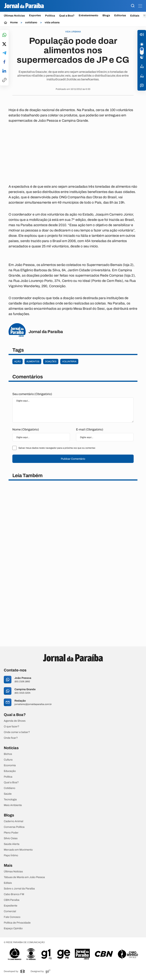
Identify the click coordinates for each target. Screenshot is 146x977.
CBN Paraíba (11, 900)
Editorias (120, 15)
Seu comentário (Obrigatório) (32, 394)
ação (17, 361)
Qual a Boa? (67, 15)
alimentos (32, 361)
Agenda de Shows (14, 721)
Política (50, 15)
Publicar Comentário (73, 458)
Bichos (8, 754)
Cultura (8, 759)
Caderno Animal (13, 821)
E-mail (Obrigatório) (89, 429)
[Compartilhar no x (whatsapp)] (4, 44)
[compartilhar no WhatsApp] (4, 35)
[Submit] (132, 6)
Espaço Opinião (13, 928)
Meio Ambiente (13, 805)
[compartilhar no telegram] (4, 53)
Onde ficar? (11, 738)
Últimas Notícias (14, 15)
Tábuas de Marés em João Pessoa (24, 877)
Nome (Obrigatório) (25, 429)
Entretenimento (88, 15)
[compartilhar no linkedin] (4, 71)
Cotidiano (9, 788)
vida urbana (52, 22)
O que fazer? (11, 726)
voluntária (69, 361)
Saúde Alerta (11, 844)
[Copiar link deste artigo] (4, 80)
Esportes (35, 15)
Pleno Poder (11, 832)
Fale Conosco (12, 917)
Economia (10, 765)
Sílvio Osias (10, 838)
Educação (10, 771)
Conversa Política (14, 827)
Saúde (8, 794)
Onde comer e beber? (17, 732)
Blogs (106, 15)
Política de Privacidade (17, 922)
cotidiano (31, 22)
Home (14, 22)
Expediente (10, 905)
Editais (134, 15)
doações (50, 361)
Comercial (10, 911)
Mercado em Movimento (18, 849)
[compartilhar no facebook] (4, 62)
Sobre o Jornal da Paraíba (19, 888)
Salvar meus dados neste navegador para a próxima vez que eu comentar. (57, 448)
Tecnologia (10, 799)
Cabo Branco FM (14, 894)
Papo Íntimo (11, 855)
